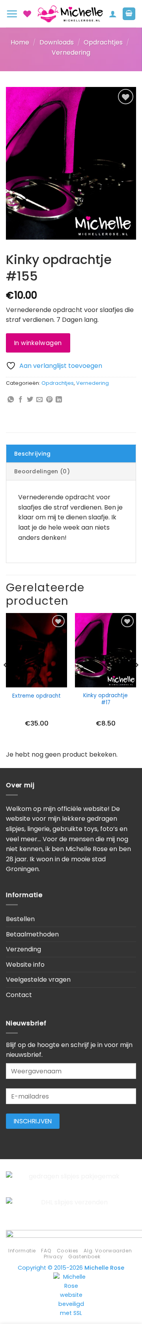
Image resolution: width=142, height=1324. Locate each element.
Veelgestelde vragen (38, 979)
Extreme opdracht (36, 696)
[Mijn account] (113, 13)
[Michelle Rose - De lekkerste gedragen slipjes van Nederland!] (70, 14)
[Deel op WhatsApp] (10, 399)
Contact (19, 994)
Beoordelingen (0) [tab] (42, 471)
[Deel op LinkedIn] (59, 399)
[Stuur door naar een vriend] (39, 399)
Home (20, 42)
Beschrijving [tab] (32, 454)
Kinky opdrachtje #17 (105, 699)
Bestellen (20, 918)
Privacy (53, 1256)
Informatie (22, 1250)
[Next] (135, 680)
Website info (25, 964)
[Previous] (6, 680)
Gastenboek (84, 1256)
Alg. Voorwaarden (108, 1250)
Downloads (56, 42)
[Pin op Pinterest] (49, 399)
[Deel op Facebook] (20, 399)
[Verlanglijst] (27, 13)
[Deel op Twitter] (30, 399)
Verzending (23, 949)
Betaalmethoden (32, 934)
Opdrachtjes (103, 42)
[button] (12, 14)
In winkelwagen (38, 343)
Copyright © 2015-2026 (71, 1268)
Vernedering (71, 52)
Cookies (67, 1250)
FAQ (46, 1250)
